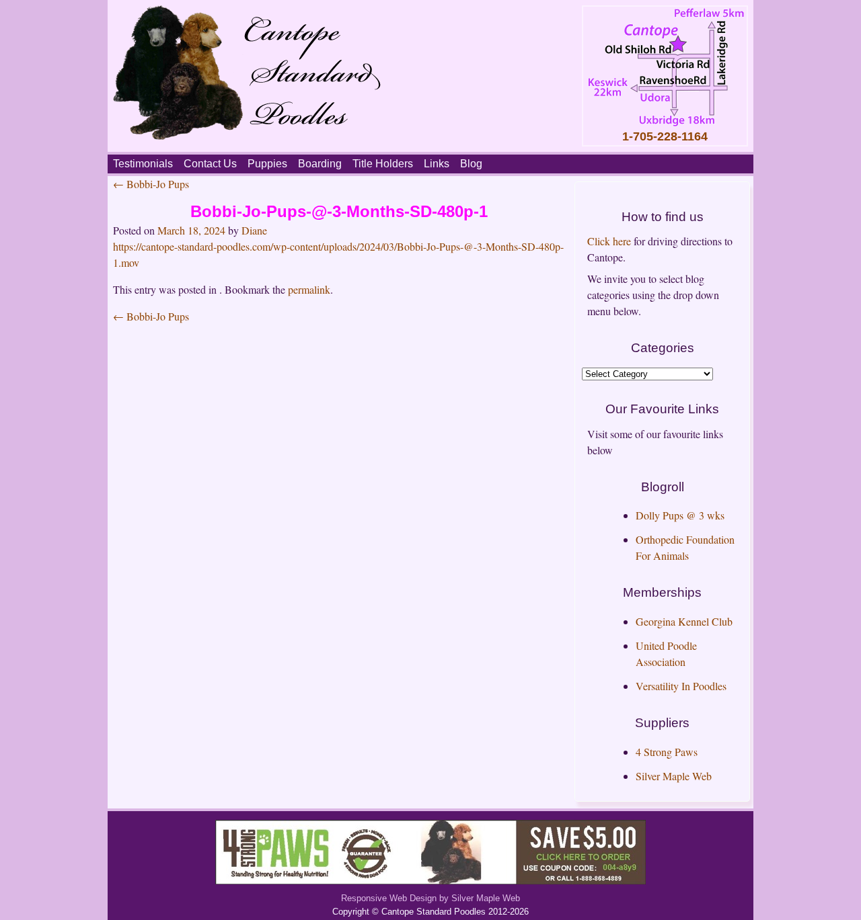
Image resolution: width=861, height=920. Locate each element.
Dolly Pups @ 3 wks (680, 515)
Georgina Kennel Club (684, 621)
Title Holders (382, 163)
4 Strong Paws (667, 752)
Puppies (267, 163)
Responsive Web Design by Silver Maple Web (430, 898)
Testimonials (143, 163)
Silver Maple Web (674, 776)
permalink (309, 289)
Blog (471, 163)
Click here (609, 241)
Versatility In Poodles (681, 686)
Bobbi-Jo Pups (151, 184)
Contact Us (210, 163)
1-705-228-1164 (665, 136)
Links (436, 163)
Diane (254, 230)
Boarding (320, 163)
